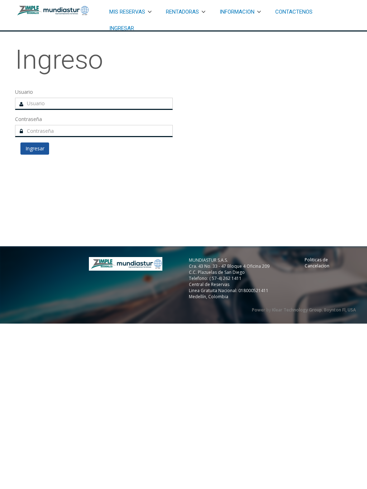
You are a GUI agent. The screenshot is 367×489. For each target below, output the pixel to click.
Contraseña (28, 119)
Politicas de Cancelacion (317, 263)
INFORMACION (237, 12)
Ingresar (121, 28)
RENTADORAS (182, 12)
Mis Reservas (127, 12)
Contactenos (294, 12)
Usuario (24, 91)
